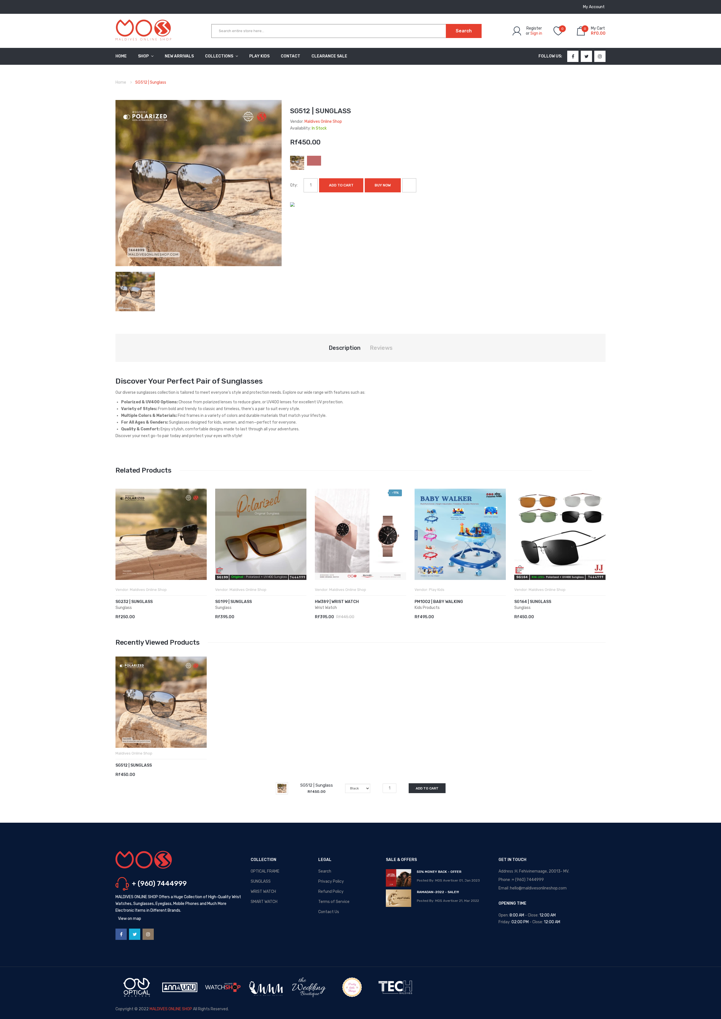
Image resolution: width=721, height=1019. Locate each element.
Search (324, 871)
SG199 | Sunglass (233, 601)
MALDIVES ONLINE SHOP (171, 1009)
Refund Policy (331, 891)
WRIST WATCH (263, 891)
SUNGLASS (261, 881)
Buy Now (383, 185)
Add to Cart (341, 185)
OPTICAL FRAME (265, 871)
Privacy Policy (331, 881)
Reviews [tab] (381, 347)
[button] (121, 542)
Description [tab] (344, 347)
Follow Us (549, 56)
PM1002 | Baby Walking (439, 601)
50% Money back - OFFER (439, 872)
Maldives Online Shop (323, 121)
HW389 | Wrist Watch (337, 601)
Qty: (294, 185)
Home (120, 82)
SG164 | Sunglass (532, 601)
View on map (129, 918)
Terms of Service (334, 901)
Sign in (536, 33)
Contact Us (328, 911)
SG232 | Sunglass (134, 601)
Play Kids (436, 590)
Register (534, 28)
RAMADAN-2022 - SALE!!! (438, 892)
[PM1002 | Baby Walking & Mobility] (460, 534)
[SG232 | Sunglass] (161, 534)
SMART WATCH (264, 901)
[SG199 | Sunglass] (260, 534)
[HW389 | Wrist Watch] (360, 534)
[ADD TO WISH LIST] (409, 185)
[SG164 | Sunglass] (560, 534)
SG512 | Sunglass (133, 765)
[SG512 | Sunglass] (135, 291)
